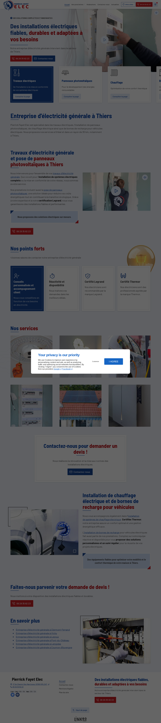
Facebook (66, 369)
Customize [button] (95, 361)
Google (57, 369)
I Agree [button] (113, 361)
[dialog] (80, 361)
